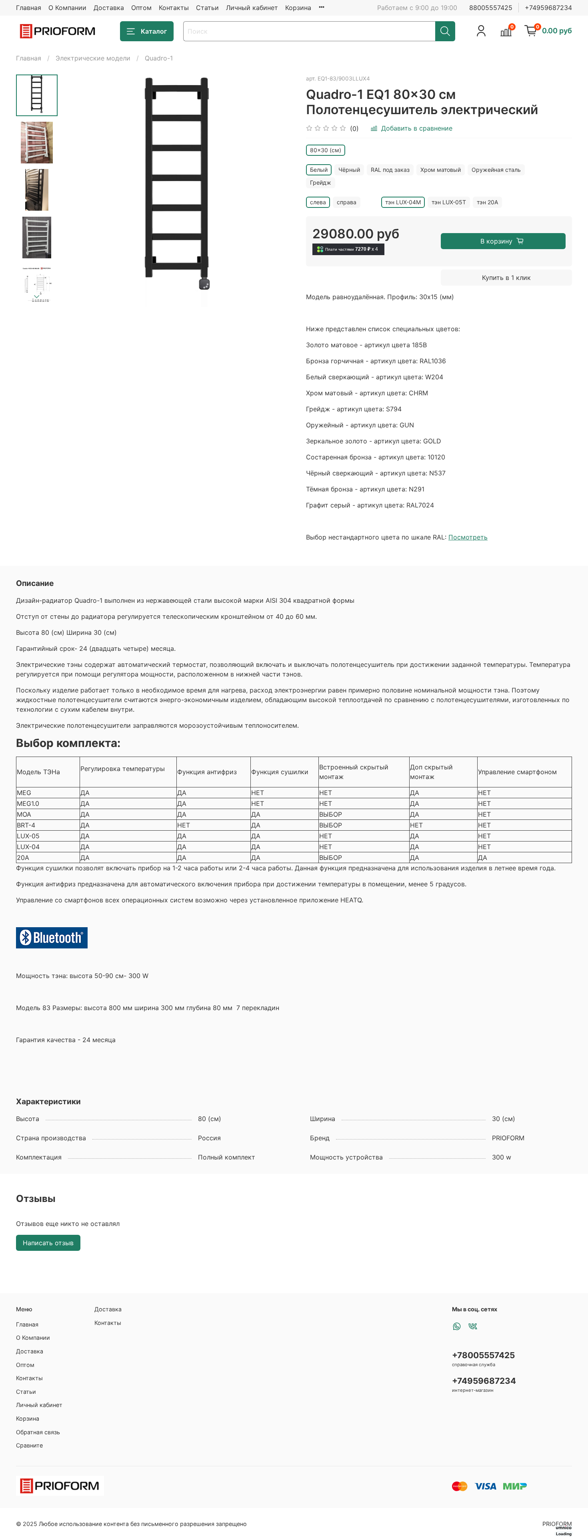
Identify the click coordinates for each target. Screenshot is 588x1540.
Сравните (29, 1445)
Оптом (141, 8)
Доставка (109, 8)
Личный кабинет (252, 8)
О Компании (67, 8)
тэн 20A (487, 202)
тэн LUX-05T (449, 202)
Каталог (154, 31)
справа (346, 202)
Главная (28, 8)
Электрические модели (93, 58)
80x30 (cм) (325, 150)
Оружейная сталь (496, 169)
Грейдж (320, 182)
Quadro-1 (159, 58)
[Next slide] (36, 296)
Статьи (207, 8)
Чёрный (349, 169)
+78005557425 (483, 1355)
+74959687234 (548, 8)
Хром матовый (440, 169)
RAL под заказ (390, 169)
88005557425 (490, 8)
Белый (319, 169)
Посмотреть (468, 537)
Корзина (298, 8)
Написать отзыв (48, 1243)
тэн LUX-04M (403, 202)
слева (318, 202)
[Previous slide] (77, 191)
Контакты (174, 8)
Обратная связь (38, 1432)
